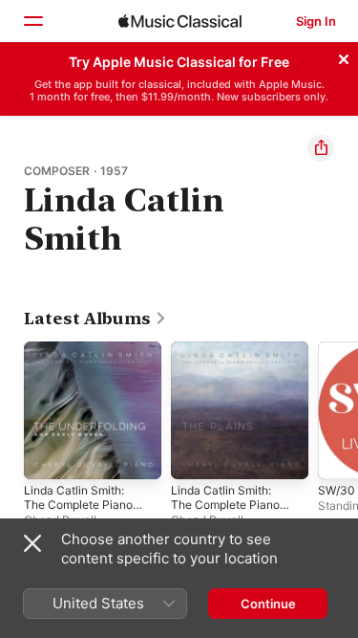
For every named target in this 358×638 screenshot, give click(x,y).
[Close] (343, 56)
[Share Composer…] (320, 148)
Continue (268, 603)
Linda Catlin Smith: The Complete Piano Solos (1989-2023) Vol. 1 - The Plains (225, 511)
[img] (180, 21)
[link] (95, 318)
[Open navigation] (32, 21)
